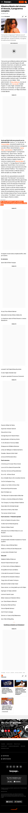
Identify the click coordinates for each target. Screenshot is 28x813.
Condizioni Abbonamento (13, 746)
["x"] (12, 731)
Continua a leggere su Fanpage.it (14, 625)
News (24, 672)
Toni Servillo (15, 84)
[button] (25, 16)
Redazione (23, 746)
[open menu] (1, 2)
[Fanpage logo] (8, 2)
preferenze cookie (5, 748)
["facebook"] (15, 731)
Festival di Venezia (18, 672)
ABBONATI (21, 1)
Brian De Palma (19, 161)
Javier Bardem (8, 150)
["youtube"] (9, 731)
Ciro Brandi (7, 16)
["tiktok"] (2, 731)
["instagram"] (5, 731)
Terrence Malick (5, 144)
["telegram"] (18, 731)
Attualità (8, 672)
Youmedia (3, 744)
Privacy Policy (17, 744)
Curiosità (12, 672)
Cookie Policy (4, 746)
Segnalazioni (9, 744)
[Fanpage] (14, 771)
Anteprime (3, 672)
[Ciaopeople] (14, 809)
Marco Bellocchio (15, 82)
